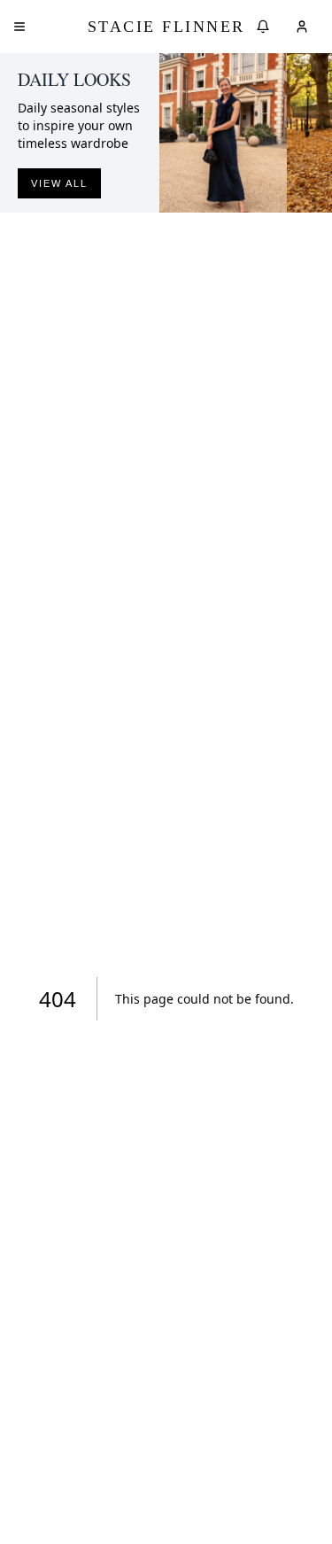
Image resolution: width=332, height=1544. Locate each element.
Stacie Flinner (166, 26)
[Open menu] (19, 27)
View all (59, 183)
